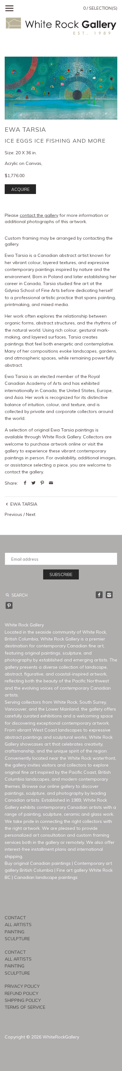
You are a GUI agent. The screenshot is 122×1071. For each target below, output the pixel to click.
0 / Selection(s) (100, 8)
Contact (15, 918)
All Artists (18, 924)
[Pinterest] (9, 605)
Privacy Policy (22, 986)
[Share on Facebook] (25, 483)
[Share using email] (51, 483)
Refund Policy (21, 993)
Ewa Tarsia (25, 129)
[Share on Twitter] (33, 483)
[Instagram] (109, 594)
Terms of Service (25, 1007)
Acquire (20, 189)
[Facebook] (99, 594)
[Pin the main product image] (42, 483)
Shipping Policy (23, 1000)
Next (30, 514)
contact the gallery (39, 215)
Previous (13, 514)
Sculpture (17, 938)
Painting (14, 932)
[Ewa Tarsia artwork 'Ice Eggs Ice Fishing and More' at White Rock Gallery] (61, 88)
